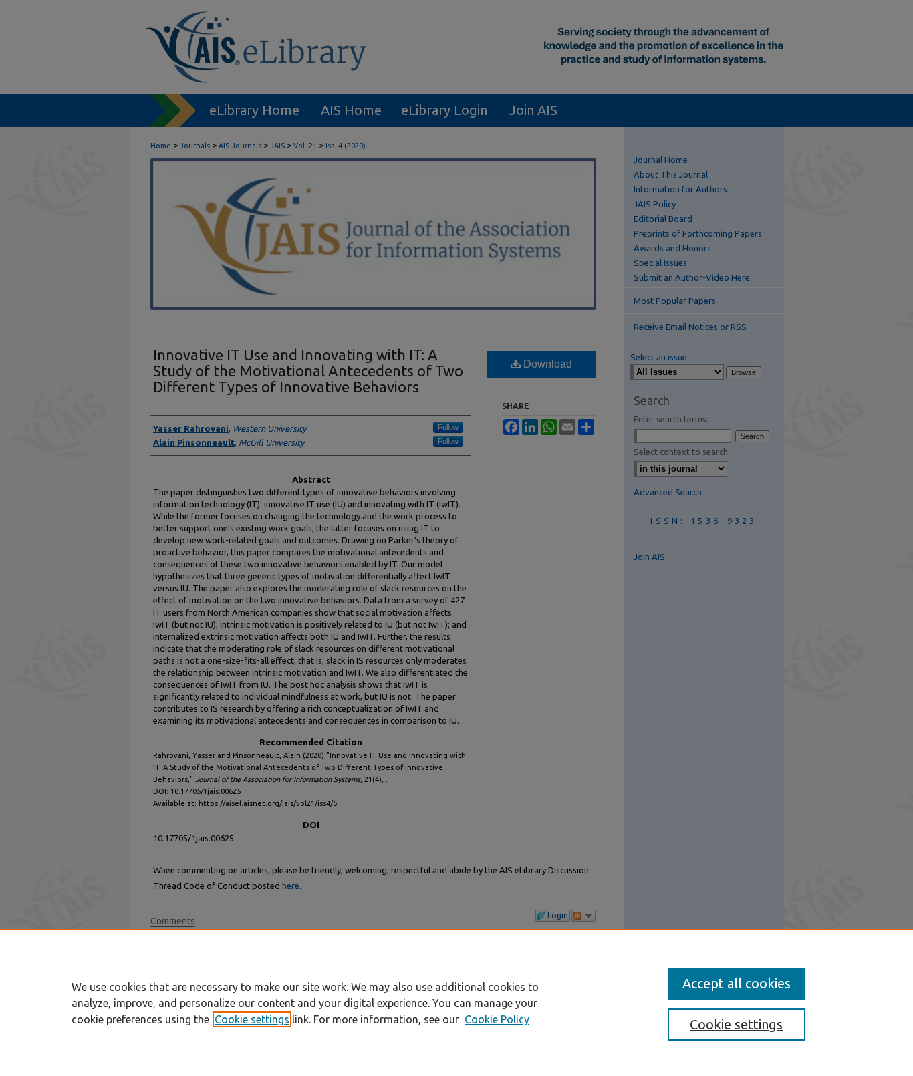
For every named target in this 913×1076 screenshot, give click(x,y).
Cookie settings (252, 1019)
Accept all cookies (736, 983)
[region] (456, 1002)
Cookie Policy (497, 1019)
